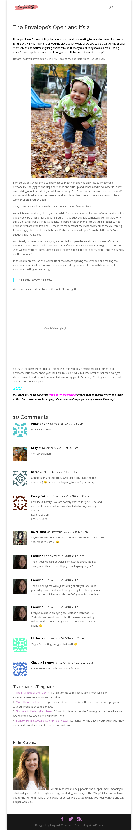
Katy (34, 448)
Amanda (37, 424)
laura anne (39, 532)
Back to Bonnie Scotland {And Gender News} (42, 720)
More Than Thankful (28, 702)
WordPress (96, 825)
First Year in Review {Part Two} (34, 711)
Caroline (37, 556)
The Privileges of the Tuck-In (32, 692)
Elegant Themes (61, 825)
